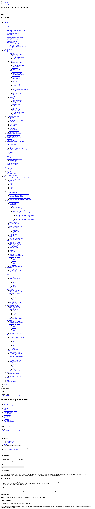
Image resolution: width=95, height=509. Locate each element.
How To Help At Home (12, 163)
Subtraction (15, 230)
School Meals (10, 152)
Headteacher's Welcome (12, 25)
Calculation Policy (14, 227)
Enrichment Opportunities (13, 116)
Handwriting (12, 220)
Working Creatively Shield (16, 308)
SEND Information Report (16, 29)
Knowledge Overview (15, 243)
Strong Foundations (14, 223)
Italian (8, 372)
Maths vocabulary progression (17, 236)
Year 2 (11, 70)
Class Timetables (16, 60)
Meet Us (9, 26)
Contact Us (9, 49)
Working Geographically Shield (17, 322)
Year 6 (11, 106)
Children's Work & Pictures (16, 318)
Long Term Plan (16, 58)
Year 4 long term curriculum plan (20, 89)
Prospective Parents (11, 144)
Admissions (9, 35)
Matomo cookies (8, 491)
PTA (8, 156)
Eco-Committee (10, 140)
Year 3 (11, 80)
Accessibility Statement (12, 440)
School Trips (15, 68)
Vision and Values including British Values (16, 30)
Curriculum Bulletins (17, 54)
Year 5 (11, 97)
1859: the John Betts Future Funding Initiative (17, 149)
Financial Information (12, 41)
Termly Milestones (16, 56)
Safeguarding (10, 34)
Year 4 (11, 88)
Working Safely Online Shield (17, 269)
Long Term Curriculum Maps (13, 179)
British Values (13, 31)
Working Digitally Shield (15, 270)
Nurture (8, 380)
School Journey (13, 124)
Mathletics (12, 235)
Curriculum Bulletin (17, 62)
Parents (5, 143)
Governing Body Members (16, 43)
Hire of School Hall (11, 173)
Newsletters (9, 169)
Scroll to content (4, 2)
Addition (14, 228)
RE (7, 334)
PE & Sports (9, 350)
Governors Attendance (15, 45)
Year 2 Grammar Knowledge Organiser (24, 214)
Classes (8, 52)
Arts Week (12, 117)
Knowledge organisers (15, 338)
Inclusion (9, 27)
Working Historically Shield (16, 277)
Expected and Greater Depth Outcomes (21, 210)
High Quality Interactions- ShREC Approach (20, 199)
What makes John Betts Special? (14, 133)
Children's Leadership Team (13, 136)
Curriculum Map (16, 207)
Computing (9, 267)
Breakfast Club (13, 160)
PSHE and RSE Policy (15, 247)
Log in (5, 384)
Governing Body (10, 42)
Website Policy (10, 442)
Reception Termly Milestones (16, 196)
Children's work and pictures (16, 238)
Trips (13, 77)
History (8, 274)
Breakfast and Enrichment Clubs (14, 159)
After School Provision (12, 164)
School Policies (10, 38)
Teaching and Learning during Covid (15, 141)
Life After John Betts (11, 155)
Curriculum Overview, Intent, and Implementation (18, 178)
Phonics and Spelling (14, 202)
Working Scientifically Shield (16, 255)
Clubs (11, 119)
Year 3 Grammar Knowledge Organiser (24, 215)
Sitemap (5, 437)
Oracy (8, 377)
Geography (9, 320)
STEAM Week (13, 125)
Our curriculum (13, 192)
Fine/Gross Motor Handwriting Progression (20, 198)
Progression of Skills (17, 208)
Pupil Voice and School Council (14, 137)
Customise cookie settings (18, 467)
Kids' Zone (9, 139)
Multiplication (15, 231)
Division (14, 232)
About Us (6, 22)
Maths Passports (13, 234)
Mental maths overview (15, 239)
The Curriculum (7, 176)
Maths (8, 224)
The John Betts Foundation (13, 33)
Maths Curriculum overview (16, 226)
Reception (12, 53)
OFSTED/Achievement (12, 39)
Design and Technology (12, 305)
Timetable (14, 86)
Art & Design (10, 289)
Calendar (9, 171)
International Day (14, 121)
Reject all (3, 467)
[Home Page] (5, 4)
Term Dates (9, 153)
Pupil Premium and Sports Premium (15, 37)
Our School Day (10, 190)
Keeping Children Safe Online (17, 148)
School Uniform (10, 151)
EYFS (8, 191)
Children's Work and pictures (16, 271)
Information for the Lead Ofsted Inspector (16, 46)
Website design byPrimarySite (11, 449)
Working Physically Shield (16, 353)
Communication (10, 145)
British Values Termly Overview (17, 249)
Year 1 (11, 61)
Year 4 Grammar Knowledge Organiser (24, 216)
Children (6, 50)
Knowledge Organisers (17, 64)
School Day (9, 23)
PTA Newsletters (13, 157)
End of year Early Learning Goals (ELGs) (19, 194)
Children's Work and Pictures (16, 302)
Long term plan (16, 85)
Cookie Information (11, 441)
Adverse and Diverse (11, 381)
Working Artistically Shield (16, 291)
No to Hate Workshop (15, 131)
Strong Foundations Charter (16, 195)
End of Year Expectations (18, 57)
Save (13, 507)
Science (8, 253)
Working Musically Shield (16, 360)
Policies (6, 438)
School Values (13, 251)
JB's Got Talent (13, 123)
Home (5, 403)
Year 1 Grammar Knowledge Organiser (24, 212)
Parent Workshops (11, 165)
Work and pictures (14, 246)
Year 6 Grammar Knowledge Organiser (24, 219)
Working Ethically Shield (15, 245)
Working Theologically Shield (17, 337)
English (8, 200)
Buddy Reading (13, 129)
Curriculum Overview (15, 242)
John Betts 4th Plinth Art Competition (18, 304)
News (5, 167)
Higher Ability (10, 379)
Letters (8, 172)
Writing (11, 206)
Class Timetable (16, 78)
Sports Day (12, 128)
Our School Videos (11, 47)
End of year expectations (18, 65)
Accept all (9, 467)
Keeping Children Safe (12, 147)
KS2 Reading (13, 204)
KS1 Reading (13, 203)
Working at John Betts (12, 175)
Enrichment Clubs (14, 161)
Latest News (9, 168)
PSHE (8, 241)
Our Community (13, 132)
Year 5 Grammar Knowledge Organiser (24, 218)
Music (8, 357)
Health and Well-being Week (16, 120)
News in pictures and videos (13, 135)
